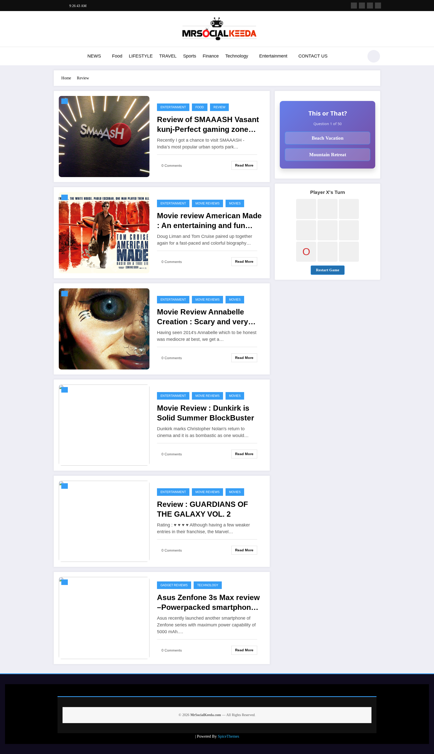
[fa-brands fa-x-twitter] (362, 6)
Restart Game (327, 270)
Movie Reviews (207, 203)
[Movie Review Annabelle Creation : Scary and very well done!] (104, 329)
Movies (235, 203)
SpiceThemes (228, 736)
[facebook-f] (354, 6)
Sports (189, 56)
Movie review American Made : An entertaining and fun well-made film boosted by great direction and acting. (209, 220)
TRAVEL (168, 56)
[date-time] (64, 101)
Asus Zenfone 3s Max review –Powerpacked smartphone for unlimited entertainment (208, 602)
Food (117, 56)
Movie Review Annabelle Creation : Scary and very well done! (202, 317)
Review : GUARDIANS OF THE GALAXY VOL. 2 (202, 509)
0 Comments (171, 166)
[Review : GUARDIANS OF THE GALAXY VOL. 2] (104, 521)
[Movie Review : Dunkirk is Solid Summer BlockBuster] (104, 425)
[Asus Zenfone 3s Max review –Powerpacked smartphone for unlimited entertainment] (104, 617)
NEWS (94, 56)
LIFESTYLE (141, 56)
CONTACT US (313, 56)
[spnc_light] (373, 56)
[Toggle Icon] (57, 57)
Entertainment (273, 56)
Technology (236, 56)
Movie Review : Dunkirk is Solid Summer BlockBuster (205, 413)
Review (219, 107)
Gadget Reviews (174, 585)
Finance (211, 56)
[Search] (357, 57)
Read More (244, 165)
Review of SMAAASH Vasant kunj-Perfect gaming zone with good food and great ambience (208, 124)
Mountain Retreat (327, 154)
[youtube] (378, 6)
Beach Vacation (328, 138)
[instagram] (370, 6)
